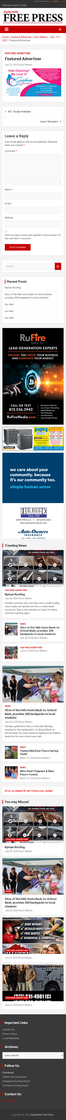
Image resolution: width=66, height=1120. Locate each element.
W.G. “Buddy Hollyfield (19, 111)
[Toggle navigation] (6, 29)
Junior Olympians (49, 121)
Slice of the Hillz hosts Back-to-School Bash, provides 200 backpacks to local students (40, 631)
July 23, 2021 (11, 64)
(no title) (9, 304)
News (23, 624)
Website (9, 217)
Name (9, 189)
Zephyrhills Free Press (42, 1114)
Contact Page (9, 1101)
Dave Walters (25, 64)
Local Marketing (10, 1038)
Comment (11, 151)
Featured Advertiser (17, 53)
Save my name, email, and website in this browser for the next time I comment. (33, 237)
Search (58, 266)
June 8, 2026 (26, 651)
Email (8, 203)
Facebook (8, 1072)
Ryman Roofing (13, 287)
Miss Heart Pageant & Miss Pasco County (37, 772)
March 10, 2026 (28, 758)
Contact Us (8, 1029)
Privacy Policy (9, 1033)
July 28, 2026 (11, 598)
